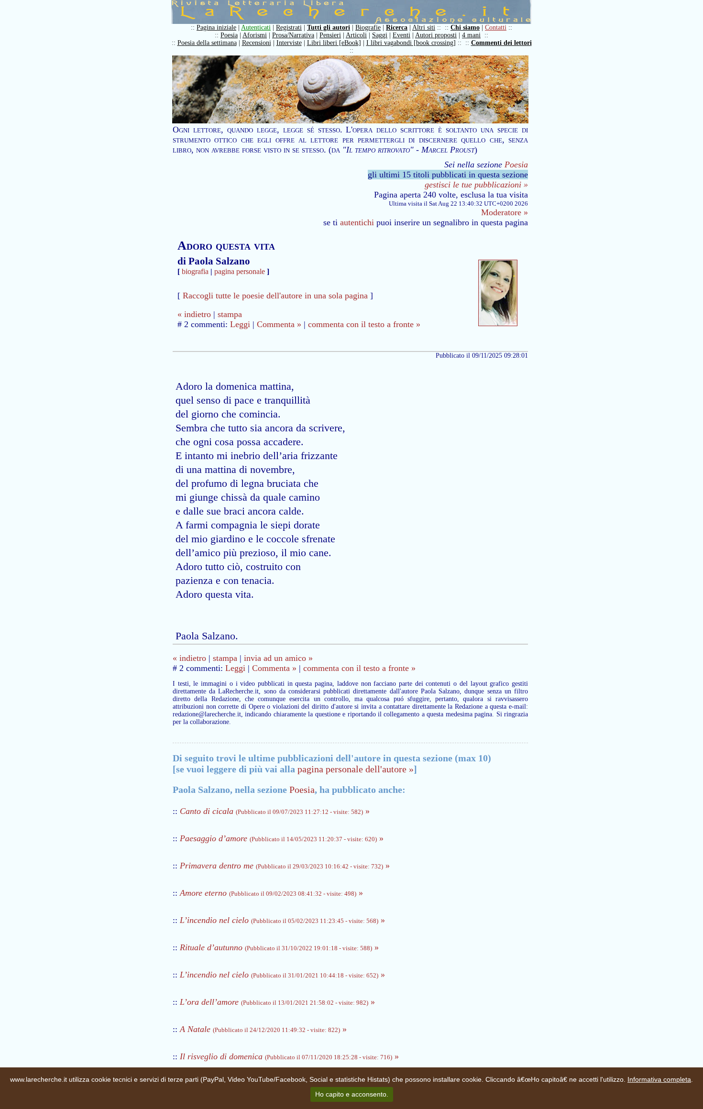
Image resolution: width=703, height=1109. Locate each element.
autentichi (357, 222)
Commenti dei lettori (501, 42)
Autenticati (256, 27)
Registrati (289, 27)
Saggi (379, 35)
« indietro (194, 314)
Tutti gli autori (328, 27)
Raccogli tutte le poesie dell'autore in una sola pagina (275, 295)
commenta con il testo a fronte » (364, 324)
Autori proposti (436, 35)
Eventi (401, 35)
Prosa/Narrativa (293, 35)
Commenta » (279, 324)
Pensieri (330, 35)
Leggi (240, 324)
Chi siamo (465, 27)
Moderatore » (504, 212)
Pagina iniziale (216, 27)
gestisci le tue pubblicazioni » (476, 184)
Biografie (368, 27)
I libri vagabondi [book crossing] (411, 42)
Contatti (495, 27)
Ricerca (396, 27)
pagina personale (239, 271)
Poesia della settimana (207, 42)
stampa (230, 314)
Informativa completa (659, 1079)
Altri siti (423, 27)
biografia (195, 271)
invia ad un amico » (278, 658)
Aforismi (254, 35)
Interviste (289, 42)
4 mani (471, 35)
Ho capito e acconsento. (351, 1094)
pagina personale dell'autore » (355, 769)
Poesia (229, 35)
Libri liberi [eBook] (334, 42)
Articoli (356, 35)
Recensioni (256, 42)
